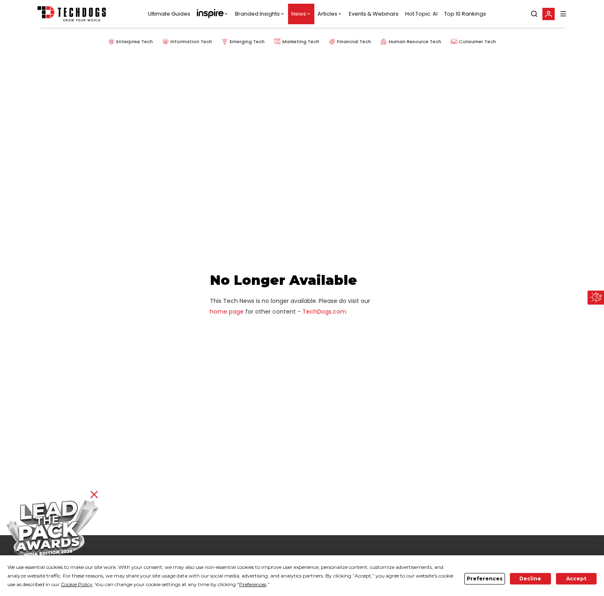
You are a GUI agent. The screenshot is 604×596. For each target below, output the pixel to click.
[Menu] (563, 13)
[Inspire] (213, 14)
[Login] (548, 14)
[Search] (534, 14)
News (298, 14)
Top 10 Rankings (465, 14)
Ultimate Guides (169, 14)
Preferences (485, 578)
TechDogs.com (324, 311)
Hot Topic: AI (421, 14)
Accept (576, 578)
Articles (327, 14)
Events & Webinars (374, 14)
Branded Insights (257, 14)
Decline (530, 578)
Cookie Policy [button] (76, 584)
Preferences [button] (252, 584)
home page (227, 311)
